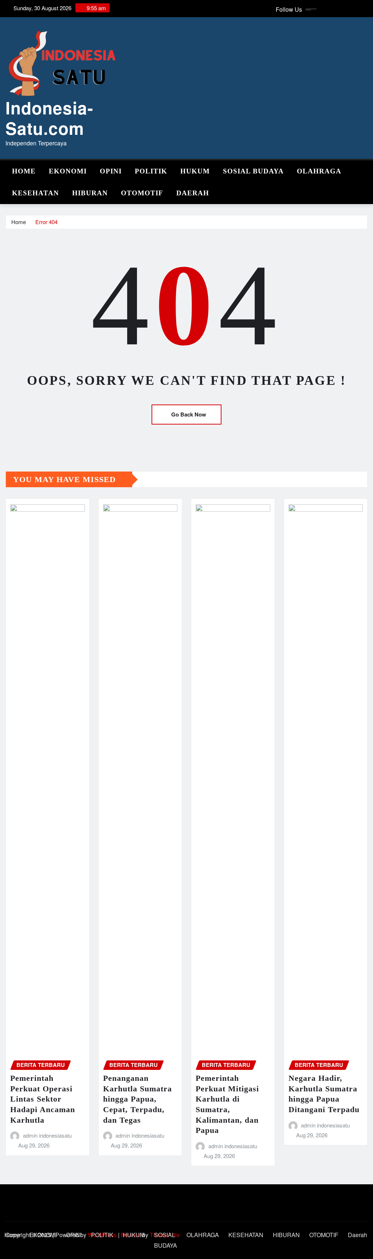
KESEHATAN (35, 193)
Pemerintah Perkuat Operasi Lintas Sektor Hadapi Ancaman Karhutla (42, 1099)
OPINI (111, 171)
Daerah (192, 193)
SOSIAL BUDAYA (253, 171)
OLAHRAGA (319, 171)
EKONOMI (68, 171)
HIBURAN (90, 193)
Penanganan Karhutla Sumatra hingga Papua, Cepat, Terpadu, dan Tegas (137, 1099)
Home (24, 171)
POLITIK (151, 171)
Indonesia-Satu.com (49, 117)
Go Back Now (188, 414)
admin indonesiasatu (47, 1135)
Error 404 (46, 222)
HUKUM (195, 171)
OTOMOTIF (142, 193)
